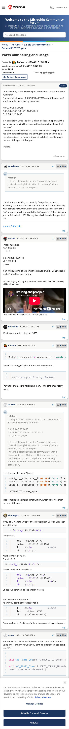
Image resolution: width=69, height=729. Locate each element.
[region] (34, 703)
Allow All (34, 722)
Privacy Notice (43, 697)
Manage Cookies (34, 703)
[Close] (65, 682)
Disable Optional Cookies (34, 713)
